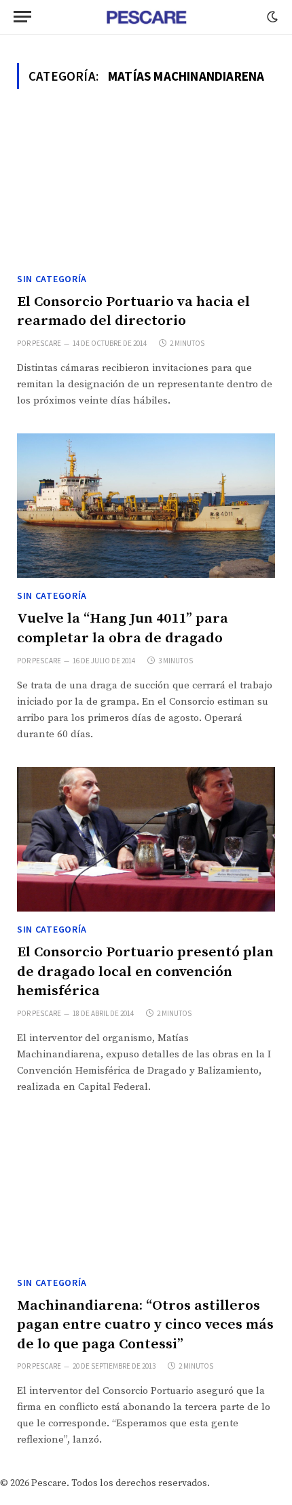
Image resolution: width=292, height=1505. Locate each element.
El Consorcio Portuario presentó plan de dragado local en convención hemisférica (145, 971)
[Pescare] (146, 17)
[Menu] (22, 16)
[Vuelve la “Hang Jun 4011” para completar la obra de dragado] (146, 506)
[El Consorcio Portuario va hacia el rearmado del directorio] (146, 188)
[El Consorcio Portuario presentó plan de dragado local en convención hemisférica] (146, 839)
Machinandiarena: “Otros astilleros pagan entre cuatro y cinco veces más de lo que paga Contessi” (145, 1325)
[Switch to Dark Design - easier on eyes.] (270, 17)
